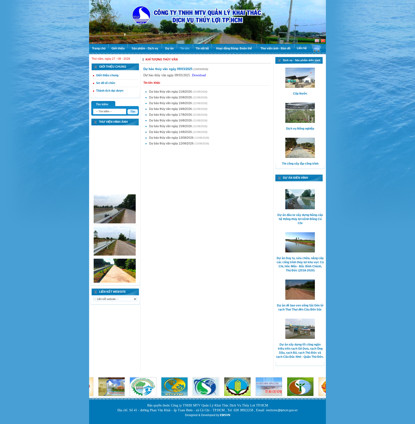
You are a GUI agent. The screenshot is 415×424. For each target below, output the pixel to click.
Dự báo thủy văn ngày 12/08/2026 (171, 143)
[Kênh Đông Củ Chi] (115, 207)
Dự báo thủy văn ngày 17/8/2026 (171, 114)
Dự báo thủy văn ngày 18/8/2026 (171, 109)
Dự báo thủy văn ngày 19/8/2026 (171, 103)
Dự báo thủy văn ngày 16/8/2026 (171, 120)
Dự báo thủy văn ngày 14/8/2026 (171, 132)
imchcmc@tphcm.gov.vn (282, 410)
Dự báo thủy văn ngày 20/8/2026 (171, 97)
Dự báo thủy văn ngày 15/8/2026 (171, 126)
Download (199, 75)
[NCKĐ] (115, 271)
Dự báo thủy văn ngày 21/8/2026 (171, 91)
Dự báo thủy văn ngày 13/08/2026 (171, 137)
